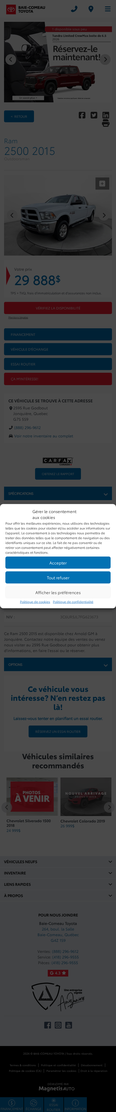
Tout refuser (58, 577)
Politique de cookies (35, 601)
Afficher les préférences (58, 592)
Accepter (58, 563)
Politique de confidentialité (73, 601)
